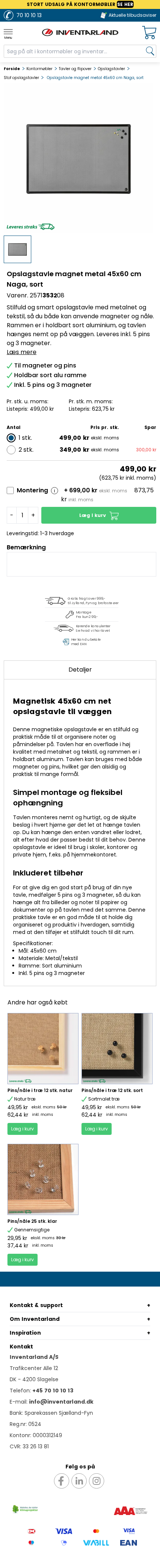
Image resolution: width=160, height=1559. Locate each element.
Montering (32, 490)
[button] (98, 515)
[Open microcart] (149, 33)
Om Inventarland (35, 1319)
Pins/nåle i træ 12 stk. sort (112, 1090)
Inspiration (25, 1332)
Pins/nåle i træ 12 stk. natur (40, 1090)
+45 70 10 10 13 (52, 1390)
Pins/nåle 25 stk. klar (32, 1221)
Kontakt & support (36, 1305)
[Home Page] (80, 32)
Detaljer (80, 669)
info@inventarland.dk (61, 1401)
